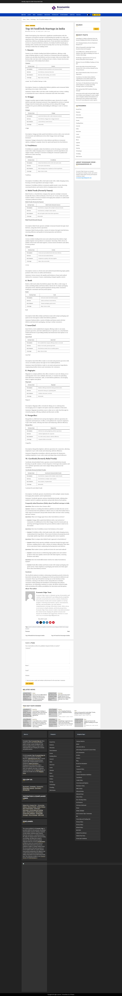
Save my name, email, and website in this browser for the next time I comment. (46, 680)
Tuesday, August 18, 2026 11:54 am (65, 716)
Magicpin (57, 626)
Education (47, 14)
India (34, 14)
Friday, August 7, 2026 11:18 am (82, 715)
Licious (53, 626)
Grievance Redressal (81, 805)
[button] (91, 15)
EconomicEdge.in (36, 741)
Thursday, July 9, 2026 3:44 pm (65, 725)
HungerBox (44, 626)
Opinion (78, 142)
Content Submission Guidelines (83, 774)
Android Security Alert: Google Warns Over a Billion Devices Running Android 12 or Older (64, 697)
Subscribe (97, 14)
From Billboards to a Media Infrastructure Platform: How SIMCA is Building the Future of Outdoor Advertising (87, 53)
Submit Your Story (80, 835)
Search (79, 25)
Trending (78, 153)
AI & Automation (80, 752)
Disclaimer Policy (80, 785)
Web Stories (79, 156)
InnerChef (49, 626)
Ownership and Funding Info (83, 819)
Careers (78, 766)
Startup (27, 25)
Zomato (27, 628)
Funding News (79, 123)
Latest (29, 14)
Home (24, 14)
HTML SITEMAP (80, 810)
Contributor (79, 777)
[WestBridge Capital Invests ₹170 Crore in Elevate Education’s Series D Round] (53, 722)
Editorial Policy (80, 791)
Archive (78, 755)
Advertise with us (80, 747)
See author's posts (42, 619)
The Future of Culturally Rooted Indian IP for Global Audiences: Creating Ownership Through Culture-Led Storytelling (87, 84)
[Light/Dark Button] (88, 14)
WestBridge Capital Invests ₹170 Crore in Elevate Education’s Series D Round (65, 722)
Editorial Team (79, 794)
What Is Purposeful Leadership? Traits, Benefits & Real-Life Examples (85, 713)
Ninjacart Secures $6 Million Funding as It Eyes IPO (91, 722)
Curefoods (34, 626)
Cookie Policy (79, 780)
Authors (78, 758)
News (77, 140)
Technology (55, 14)
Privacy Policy (79, 822)
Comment (28, 648)
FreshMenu (39, 626)
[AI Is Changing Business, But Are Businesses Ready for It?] (53, 713)
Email (27, 670)
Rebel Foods (62, 626)
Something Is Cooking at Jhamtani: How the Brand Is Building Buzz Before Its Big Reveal (87, 39)
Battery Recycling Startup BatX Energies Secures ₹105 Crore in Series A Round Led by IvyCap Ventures (87, 68)
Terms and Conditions (81, 838)
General (78, 126)
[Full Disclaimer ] (33, 858)
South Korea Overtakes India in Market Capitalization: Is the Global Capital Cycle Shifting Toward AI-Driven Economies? (86, 78)
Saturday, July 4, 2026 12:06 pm (91, 725)
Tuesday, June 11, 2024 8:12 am (43, 31)
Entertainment (64, 14)
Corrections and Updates (82, 783)
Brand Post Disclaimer (81, 763)
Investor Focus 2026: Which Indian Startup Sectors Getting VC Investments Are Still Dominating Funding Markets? (39, 697)
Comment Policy (80, 769)
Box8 (30, 626)
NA (77, 816)
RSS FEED (78, 830)
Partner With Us (80, 741)
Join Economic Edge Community (84, 813)
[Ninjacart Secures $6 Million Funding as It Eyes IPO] (79, 722)
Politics (78, 14)
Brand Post (78, 109)
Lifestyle (72, 14)
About (77, 744)
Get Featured (79, 802)
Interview (78, 131)
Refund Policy (79, 827)
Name (27, 665)
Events (77, 120)
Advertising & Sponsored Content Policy (86, 749)
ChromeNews (65, 994)
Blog (77, 760)
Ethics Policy (79, 797)
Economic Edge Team (30, 31)
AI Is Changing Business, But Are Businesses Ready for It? (65, 712)
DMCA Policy (79, 788)
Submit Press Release (81, 833)
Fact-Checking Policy (81, 799)
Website (27, 675)
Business (39, 14)
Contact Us (78, 772)
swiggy (66, 626)
